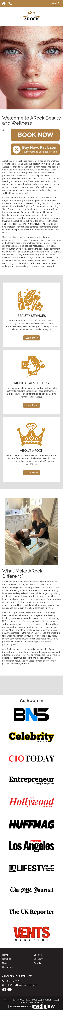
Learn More (31, 337)
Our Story (38, 959)
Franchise (6, 959)
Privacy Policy (37, 1002)
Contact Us (7, 967)
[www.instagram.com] (9, 989)
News (4, 963)
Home (5, 955)
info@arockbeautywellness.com (22, 985)
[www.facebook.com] (4, 989)
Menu (54, 3)
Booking (38, 955)
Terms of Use (25, 1002)
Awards (37, 963)
